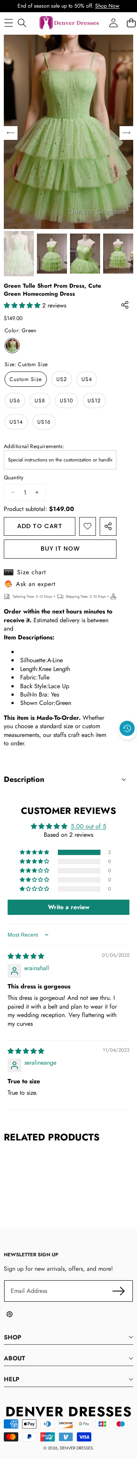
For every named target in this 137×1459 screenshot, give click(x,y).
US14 (16, 422)
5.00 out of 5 (88, 826)
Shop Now (107, 6)
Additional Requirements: (34, 446)
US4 (86, 379)
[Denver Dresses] (70, 23)
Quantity (13, 477)
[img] (26, 956)
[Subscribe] (118, 1291)
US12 (94, 400)
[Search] (21, 22)
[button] (127, 745)
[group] (19, 253)
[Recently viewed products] (127, 728)
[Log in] (113, 22)
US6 (15, 400)
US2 (61, 379)
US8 (40, 400)
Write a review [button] (68, 907)
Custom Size (26, 379)
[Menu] (8, 22)
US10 (66, 400)
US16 (44, 422)
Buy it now (60, 548)
